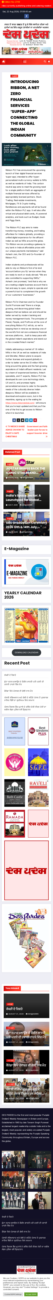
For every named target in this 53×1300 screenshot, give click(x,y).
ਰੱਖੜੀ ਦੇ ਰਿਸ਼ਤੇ (10, 675)
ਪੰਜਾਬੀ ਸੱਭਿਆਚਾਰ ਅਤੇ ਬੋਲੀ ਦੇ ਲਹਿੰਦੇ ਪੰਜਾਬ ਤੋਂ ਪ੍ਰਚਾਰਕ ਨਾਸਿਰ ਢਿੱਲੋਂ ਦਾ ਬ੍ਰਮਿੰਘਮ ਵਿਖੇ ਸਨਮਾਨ (24, 1093)
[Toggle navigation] (24, 61)
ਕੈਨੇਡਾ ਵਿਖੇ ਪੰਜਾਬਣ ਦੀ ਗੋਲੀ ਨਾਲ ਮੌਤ (18, 691)
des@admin (28, 478)
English (14, 76)
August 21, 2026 (16, 1014)
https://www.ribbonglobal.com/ (20, 403)
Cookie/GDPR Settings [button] (13, 1294)
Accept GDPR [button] (31, 1294)
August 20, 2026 (17, 1098)
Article (9, 1004)
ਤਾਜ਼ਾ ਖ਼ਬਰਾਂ (10, 1028)
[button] (45, 61)
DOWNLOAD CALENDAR (26, 652)
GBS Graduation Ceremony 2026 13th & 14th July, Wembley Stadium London (26, 527)
